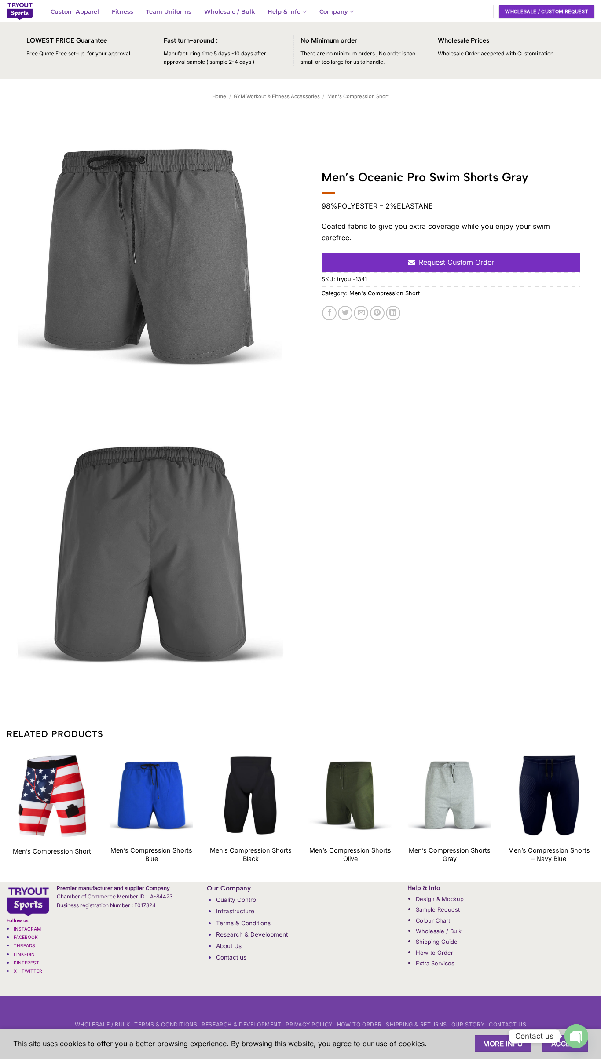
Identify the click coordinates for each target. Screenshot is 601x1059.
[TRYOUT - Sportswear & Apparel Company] (20, 11)
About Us (229, 945)
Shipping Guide (437, 941)
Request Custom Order (456, 262)
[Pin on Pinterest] (377, 313)
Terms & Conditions (243, 923)
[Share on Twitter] (345, 313)
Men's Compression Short (358, 96)
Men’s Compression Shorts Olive (350, 854)
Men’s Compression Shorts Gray (450, 854)
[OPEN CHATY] (576, 1036)
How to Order (434, 952)
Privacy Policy (309, 1024)
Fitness (122, 11)
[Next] (594, 815)
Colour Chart (433, 920)
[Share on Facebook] (329, 313)
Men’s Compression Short (52, 851)
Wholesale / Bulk (229, 11)
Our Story (468, 1024)
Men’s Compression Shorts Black (251, 854)
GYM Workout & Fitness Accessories (277, 96)
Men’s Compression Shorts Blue (151, 854)
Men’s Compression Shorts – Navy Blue (549, 854)
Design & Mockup (440, 898)
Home (219, 96)
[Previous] (7, 815)
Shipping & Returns (416, 1024)
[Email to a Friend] (361, 313)
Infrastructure (235, 911)
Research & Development (252, 934)
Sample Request (438, 909)
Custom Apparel (75, 11)
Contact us (231, 957)
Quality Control (236, 899)
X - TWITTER (29, 971)
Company (333, 11)
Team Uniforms (168, 11)
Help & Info (284, 11)
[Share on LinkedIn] (393, 313)
